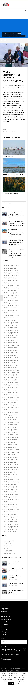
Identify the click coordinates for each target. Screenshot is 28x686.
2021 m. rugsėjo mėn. (11, 405)
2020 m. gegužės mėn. (11, 437)
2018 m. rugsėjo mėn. (11, 487)
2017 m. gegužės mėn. (11, 527)
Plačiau (18, 683)
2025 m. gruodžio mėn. (11, 285)
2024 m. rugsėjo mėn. (11, 323)
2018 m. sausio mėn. (10, 507)
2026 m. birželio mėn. (11, 270)
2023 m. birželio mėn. (11, 357)
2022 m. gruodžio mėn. (11, 370)
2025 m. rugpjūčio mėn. (12, 295)
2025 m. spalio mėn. (10, 290)
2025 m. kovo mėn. (10, 308)
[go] (24, 203)
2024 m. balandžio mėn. (12, 335)
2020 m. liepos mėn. (10, 432)
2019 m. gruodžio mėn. (11, 450)
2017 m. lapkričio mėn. (11, 512)
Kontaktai (4, 622)
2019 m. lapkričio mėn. (11, 452)
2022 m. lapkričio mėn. (11, 372)
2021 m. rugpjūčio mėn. (12, 407)
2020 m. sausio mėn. (10, 447)
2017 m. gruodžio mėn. (11, 509)
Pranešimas (8, 546)
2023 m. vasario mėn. (11, 365)
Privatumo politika (5, 625)
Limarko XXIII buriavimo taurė (15, 221)
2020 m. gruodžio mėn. (11, 422)
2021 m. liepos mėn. (10, 410)
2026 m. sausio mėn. (10, 283)
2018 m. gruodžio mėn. (11, 479)
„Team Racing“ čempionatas (15, 212)
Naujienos (11, 33)
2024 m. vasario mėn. (11, 340)
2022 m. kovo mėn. (10, 390)
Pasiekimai (18, 33)
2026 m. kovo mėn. (10, 278)
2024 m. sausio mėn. (10, 343)
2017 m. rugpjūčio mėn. (12, 519)
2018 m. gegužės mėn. (11, 497)
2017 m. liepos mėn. (10, 522)
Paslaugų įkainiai (7, 616)
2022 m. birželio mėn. (11, 382)
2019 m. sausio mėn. (10, 477)
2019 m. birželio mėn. (11, 464)
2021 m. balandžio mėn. (12, 417)
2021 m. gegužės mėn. (11, 415)
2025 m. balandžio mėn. (12, 305)
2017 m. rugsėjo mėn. (11, 517)
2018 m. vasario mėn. (11, 504)
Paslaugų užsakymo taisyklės (4, 631)
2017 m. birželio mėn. (11, 524)
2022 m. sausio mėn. (10, 395)
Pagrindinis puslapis (5, 610)
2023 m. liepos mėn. (10, 355)
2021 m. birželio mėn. (11, 412)
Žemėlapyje (7, 659)
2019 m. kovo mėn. (10, 472)
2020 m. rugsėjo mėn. (11, 427)
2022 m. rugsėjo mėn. (11, 375)
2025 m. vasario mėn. (11, 310)
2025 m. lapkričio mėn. (11, 288)
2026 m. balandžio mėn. (12, 275)
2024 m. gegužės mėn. (11, 333)
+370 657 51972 (9, 649)
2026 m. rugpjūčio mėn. (12, 265)
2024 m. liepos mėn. (10, 328)
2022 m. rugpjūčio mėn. (12, 377)
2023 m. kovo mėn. (10, 362)
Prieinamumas (6, 614)
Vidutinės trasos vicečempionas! (11, 193)
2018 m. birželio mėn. (11, 494)
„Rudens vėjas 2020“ (8, 156)
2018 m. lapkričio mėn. (11, 482)
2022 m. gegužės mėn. (11, 385)
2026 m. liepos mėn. (10, 268)
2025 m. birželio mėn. (11, 300)
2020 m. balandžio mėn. (12, 440)
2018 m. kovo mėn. (10, 502)
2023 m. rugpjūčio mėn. (12, 352)
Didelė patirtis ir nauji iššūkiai (15, 240)
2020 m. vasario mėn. (11, 445)
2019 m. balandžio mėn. (12, 469)
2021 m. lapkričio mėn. (11, 400)
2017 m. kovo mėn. (10, 532)
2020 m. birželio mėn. (11, 435)
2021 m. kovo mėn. (10, 420)
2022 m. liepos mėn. (10, 380)
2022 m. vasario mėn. (11, 392)
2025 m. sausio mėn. (10, 313)
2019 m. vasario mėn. (11, 474)
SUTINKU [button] (11, 683)
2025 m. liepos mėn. (10, 298)
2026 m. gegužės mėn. (11, 273)
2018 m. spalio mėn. (10, 484)
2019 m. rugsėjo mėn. (11, 457)
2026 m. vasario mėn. (11, 280)
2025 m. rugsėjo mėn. (11, 293)
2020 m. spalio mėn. (10, 425)
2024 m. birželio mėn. (11, 330)
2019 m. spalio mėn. (10, 454)
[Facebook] (25, 10)
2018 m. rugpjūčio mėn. (12, 489)
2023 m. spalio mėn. (10, 348)
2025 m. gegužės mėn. (11, 303)
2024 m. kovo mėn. (10, 338)
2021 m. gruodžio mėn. (11, 397)
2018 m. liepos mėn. (10, 492)
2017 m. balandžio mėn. (12, 529)
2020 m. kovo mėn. (10, 442)
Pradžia (5, 33)
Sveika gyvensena (9, 553)
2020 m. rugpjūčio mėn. (12, 430)
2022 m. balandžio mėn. (12, 387)
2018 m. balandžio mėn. (12, 499)
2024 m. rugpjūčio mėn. (12, 325)
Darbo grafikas (6, 619)
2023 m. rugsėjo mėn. (11, 350)
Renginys (7, 548)
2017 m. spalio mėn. (10, 514)
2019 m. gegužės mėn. (11, 467)
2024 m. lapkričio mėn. (11, 318)
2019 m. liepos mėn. (10, 462)
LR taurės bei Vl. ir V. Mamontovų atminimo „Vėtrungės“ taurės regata (14, 175)
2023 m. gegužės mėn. (11, 360)
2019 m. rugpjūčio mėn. (12, 459)
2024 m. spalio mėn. (10, 320)
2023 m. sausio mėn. (10, 367)
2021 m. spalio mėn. (10, 402)
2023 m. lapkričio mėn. (11, 345)
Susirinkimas (8, 551)
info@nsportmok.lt (14, 651)
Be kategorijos (9, 541)
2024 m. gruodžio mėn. (11, 315)
